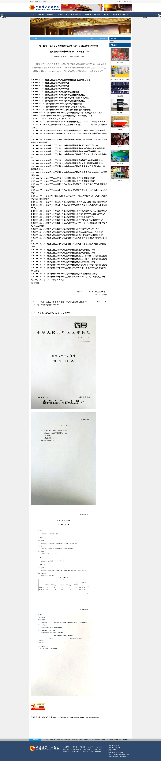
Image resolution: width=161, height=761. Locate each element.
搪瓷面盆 (120, 146)
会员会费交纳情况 (96, 752)
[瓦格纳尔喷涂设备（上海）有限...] (120, 71)
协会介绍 (41, 14)
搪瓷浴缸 (120, 129)
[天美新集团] (120, 54)
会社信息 (97, 14)
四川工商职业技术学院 (94, 739)
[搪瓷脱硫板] (120, 88)
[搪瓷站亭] (120, 172)
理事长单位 (98, 749)
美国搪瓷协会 (75, 739)
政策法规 (69, 14)
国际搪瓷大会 (75, 752)
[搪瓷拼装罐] (120, 156)
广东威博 (45, 739)
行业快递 (60, 14)
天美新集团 (120, 62)
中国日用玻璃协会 (65, 739)
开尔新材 (58, 739)
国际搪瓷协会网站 (83, 739)
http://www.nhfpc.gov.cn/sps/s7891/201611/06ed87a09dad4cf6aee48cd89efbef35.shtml (76, 717)
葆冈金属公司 (51, 739)
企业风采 (107, 14)
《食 (40, 302)
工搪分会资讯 (77, 749)
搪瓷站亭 (120, 180)
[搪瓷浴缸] (120, 122)
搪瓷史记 (125, 14)
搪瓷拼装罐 (120, 163)
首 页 (32, 14)
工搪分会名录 (88, 749)
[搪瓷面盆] (120, 139)
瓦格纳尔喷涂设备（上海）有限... (120, 79)
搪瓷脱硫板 (120, 96)
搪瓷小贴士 (66, 749)
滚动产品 (85, 752)
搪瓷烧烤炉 (120, 113)
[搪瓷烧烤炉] (120, 105)
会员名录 (116, 14)
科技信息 (82, 747)
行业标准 (78, 14)
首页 (98, 38)
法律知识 (66, 752)
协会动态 (50, 14)
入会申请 (88, 14)
